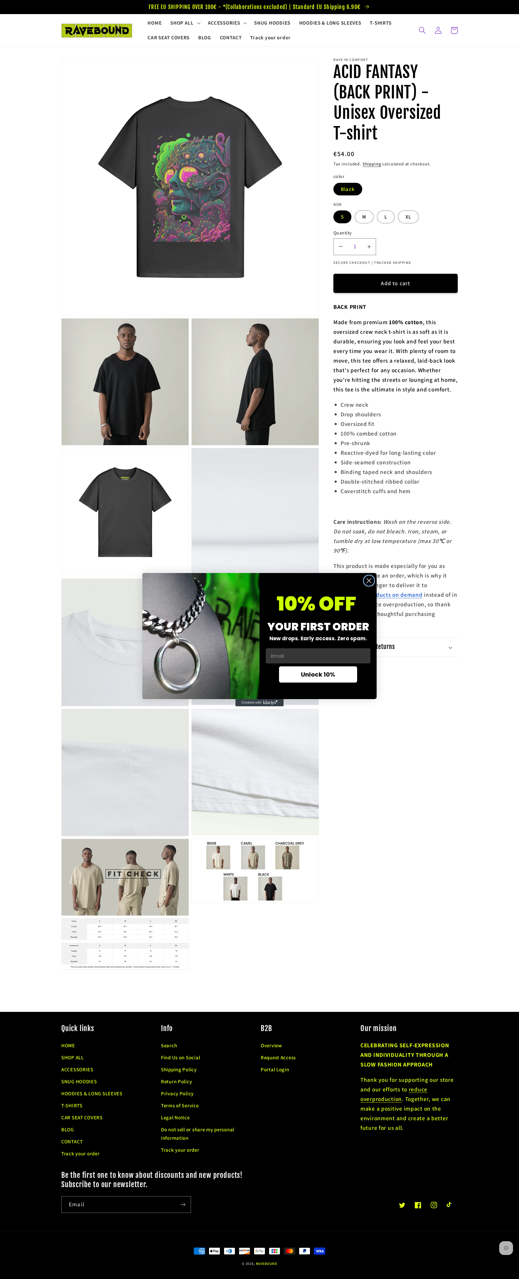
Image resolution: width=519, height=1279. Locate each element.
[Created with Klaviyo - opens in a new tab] (259, 702)
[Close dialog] (369, 580)
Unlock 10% (318, 674)
